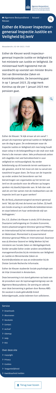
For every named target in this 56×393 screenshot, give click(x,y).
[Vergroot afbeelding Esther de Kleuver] (51, 99)
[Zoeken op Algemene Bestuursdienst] (51, 19)
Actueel (35, 17)
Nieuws (5, 20)
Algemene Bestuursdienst (16, 17)
